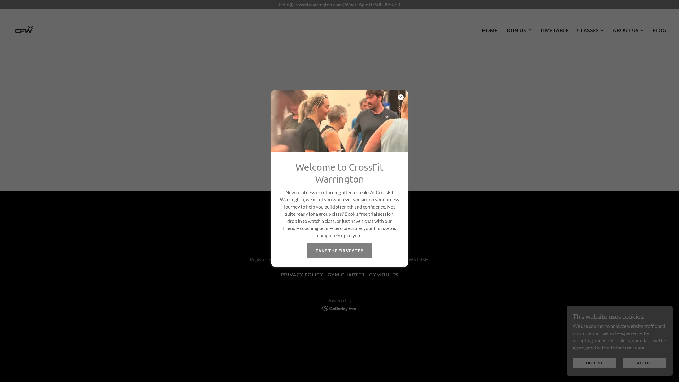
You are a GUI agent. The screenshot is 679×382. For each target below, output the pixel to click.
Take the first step (339, 250)
